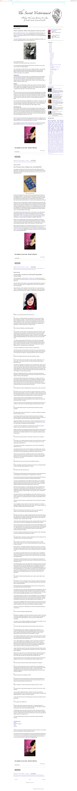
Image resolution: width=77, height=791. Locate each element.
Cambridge (62, 143)
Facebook (35, 120)
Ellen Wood (58, 144)
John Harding (59, 150)
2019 (50, 75)
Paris (56, 129)
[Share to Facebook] (34, 160)
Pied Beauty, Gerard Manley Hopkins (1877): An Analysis (57, 100)
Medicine (59, 135)
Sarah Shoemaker (52, 152)
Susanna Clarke (33, 269)
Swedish (49, 147)
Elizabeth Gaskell (51, 127)
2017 (50, 78)
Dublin (60, 148)
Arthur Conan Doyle (57, 147)
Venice (62, 152)
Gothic (26, 268)
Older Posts (43, 779)
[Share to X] (33, 160)
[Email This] (31, 160)
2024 (50, 46)
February (51, 72)
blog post (19, 76)
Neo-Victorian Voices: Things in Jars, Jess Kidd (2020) (27, 167)
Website (15, 722)
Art (62, 126)
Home (15, 26)
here (41, 229)
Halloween (51, 134)
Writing (30, 161)
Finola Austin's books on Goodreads (54, 29)
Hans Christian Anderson (31, 268)
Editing (22, 161)
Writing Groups (34, 161)
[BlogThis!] (32, 160)
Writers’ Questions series (18, 34)
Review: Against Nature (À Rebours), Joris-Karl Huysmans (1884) (57, 95)
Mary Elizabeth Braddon (58, 130)
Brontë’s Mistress (54, 30)
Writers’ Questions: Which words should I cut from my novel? (29, 30)
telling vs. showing (36, 103)
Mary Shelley (52, 151)
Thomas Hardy (50, 130)
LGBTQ (40, 268)
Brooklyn (62, 131)
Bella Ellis (62, 147)
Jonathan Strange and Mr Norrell (24, 214)
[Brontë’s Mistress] (50, 32)
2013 (50, 83)
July (50, 59)
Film (24, 268)
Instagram (31, 120)
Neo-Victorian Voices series (40, 171)
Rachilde (60, 146)
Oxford (60, 132)
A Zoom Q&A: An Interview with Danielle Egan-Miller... (54, 69)
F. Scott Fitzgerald (58, 149)
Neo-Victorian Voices (19, 269)
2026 (50, 43)
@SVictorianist (19, 120)
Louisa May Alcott (53, 146)
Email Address (17, 151)
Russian (62, 146)
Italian (56, 150)
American (59, 124)
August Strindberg (58, 143)
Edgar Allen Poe (52, 144)
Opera (51, 135)
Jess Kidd (37, 268)
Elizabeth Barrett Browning (58, 136)
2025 (50, 45)
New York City (55, 121)
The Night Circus (21, 215)
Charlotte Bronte (52, 122)
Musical (57, 146)
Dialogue (19, 161)
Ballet (51, 132)
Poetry (58, 129)
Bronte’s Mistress (16, 229)
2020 (50, 51)
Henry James (55, 134)
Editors (56, 144)
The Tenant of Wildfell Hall (56, 35)
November (51, 54)
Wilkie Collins (59, 126)
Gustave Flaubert (55, 145)
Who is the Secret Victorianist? (22, 26)
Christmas (57, 131)
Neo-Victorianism (25, 269)
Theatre (49, 124)
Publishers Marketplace (18, 723)
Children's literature (51, 136)
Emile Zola (62, 144)
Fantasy (22, 268)
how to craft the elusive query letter (33, 279)
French (59, 125)
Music (49, 132)
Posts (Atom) (32, 782)
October (51, 55)
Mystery (15, 269)
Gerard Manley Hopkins (50, 153)
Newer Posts (16, 779)
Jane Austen (54, 126)
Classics (57, 132)
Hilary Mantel (60, 145)
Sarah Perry (29, 269)
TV (59, 131)
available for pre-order (24, 124)
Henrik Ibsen (56, 135)
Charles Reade (54, 148)
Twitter (23, 737)
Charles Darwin (50, 148)
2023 (50, 47)
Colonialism (57, 148)
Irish (35, 268)
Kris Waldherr (59, 134)
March (51, 71)
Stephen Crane (57, 152)
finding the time (33, 35)
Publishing (61, 129)
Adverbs (17, 161)
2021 (50, 50)
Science (53, 135)
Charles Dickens (59, 122)
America (56, 124)
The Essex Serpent (39, 214)
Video (54, 131)
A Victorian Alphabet (59, 128)
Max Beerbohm (56, 151)
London (43, 268)
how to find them (22, 279)
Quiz (57, 133)
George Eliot (53, 129)
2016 (50, 79)
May (50, 62)
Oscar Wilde (50, 131)
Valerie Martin (52, 147)
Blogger (42, 788)
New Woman (60, 151)
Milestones (53, 128)
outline (18, 36)
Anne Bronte (57, 127)
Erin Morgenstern (18, 268)
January (51, 74)
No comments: (27, 160)
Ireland (60, 133)
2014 (50, 82)
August (51, 58)
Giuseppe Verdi (53, 150)
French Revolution (50, 145)
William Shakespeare (56, 142)
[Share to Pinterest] (35, 160)
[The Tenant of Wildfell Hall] (50, 37)
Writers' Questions (26, 161)
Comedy (49, 144)
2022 (50, 49)
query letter (28, 35)
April (50, 63)
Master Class (55, 133)
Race (62, 124)
